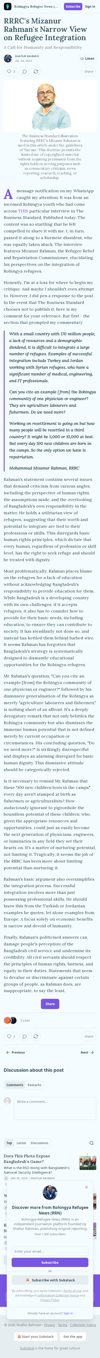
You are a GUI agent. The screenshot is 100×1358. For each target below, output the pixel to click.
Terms (62, 1325)
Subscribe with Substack (53, 1280)
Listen (89, 58)
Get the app (72, 1336)
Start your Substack (38, 1336)
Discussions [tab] (39, 1143)
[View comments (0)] (24, 71)
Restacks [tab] (34, 1085)
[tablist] (24, 1085)
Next (84, 1052)
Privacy (49, 1325)
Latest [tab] (21, 1143)
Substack (27, 1348)
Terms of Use (72, 1291)
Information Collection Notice (58, 1295)
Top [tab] (9, 1143)
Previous (18, 1052)
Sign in (90, 6)
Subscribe (73, 6)
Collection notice (83, 1325)
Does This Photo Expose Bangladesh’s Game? (27, 1158)
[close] (86, 1187)
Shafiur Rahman (27, 56)
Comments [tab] (15, 1085)
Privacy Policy (49, 1300)
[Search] (91, 1143)
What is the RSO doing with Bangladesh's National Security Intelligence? (37, 1170)
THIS (23, 211)
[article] (50, 1170)
